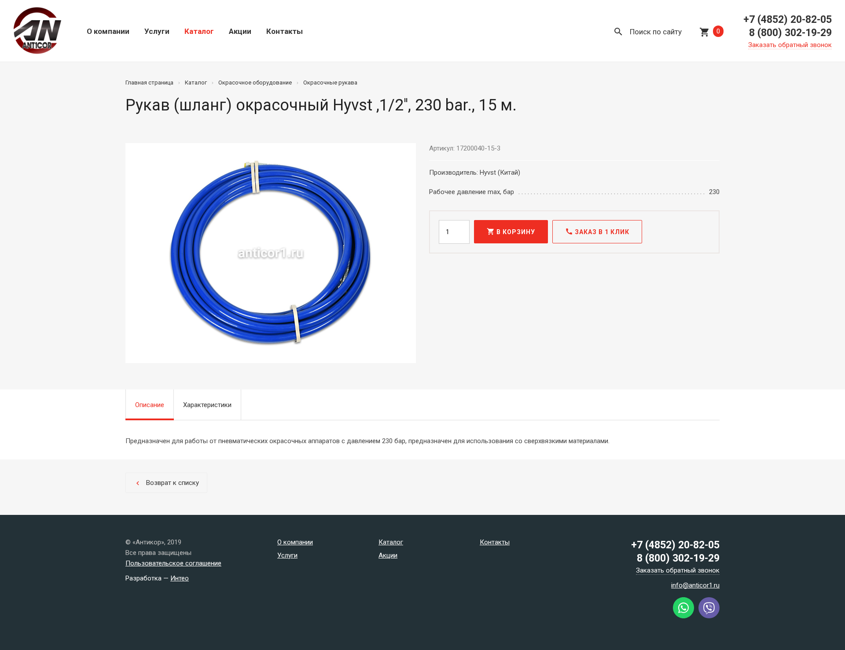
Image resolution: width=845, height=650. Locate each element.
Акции (240, 31)
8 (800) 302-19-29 (790, 33)
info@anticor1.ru (695, 585)
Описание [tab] (149, 405)
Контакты (284, 31)
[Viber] (709, 616)
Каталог (199, 31)
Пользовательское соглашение (173, 563)
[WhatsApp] (683, 616)
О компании (108, 31)
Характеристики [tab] (207, 405)
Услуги (156, 31)
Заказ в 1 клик (597, 231)
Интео (179, 578)
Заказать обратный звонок (790, 45)
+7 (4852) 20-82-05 (787, 20)
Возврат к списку (166, 483)
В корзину (511, 231)
